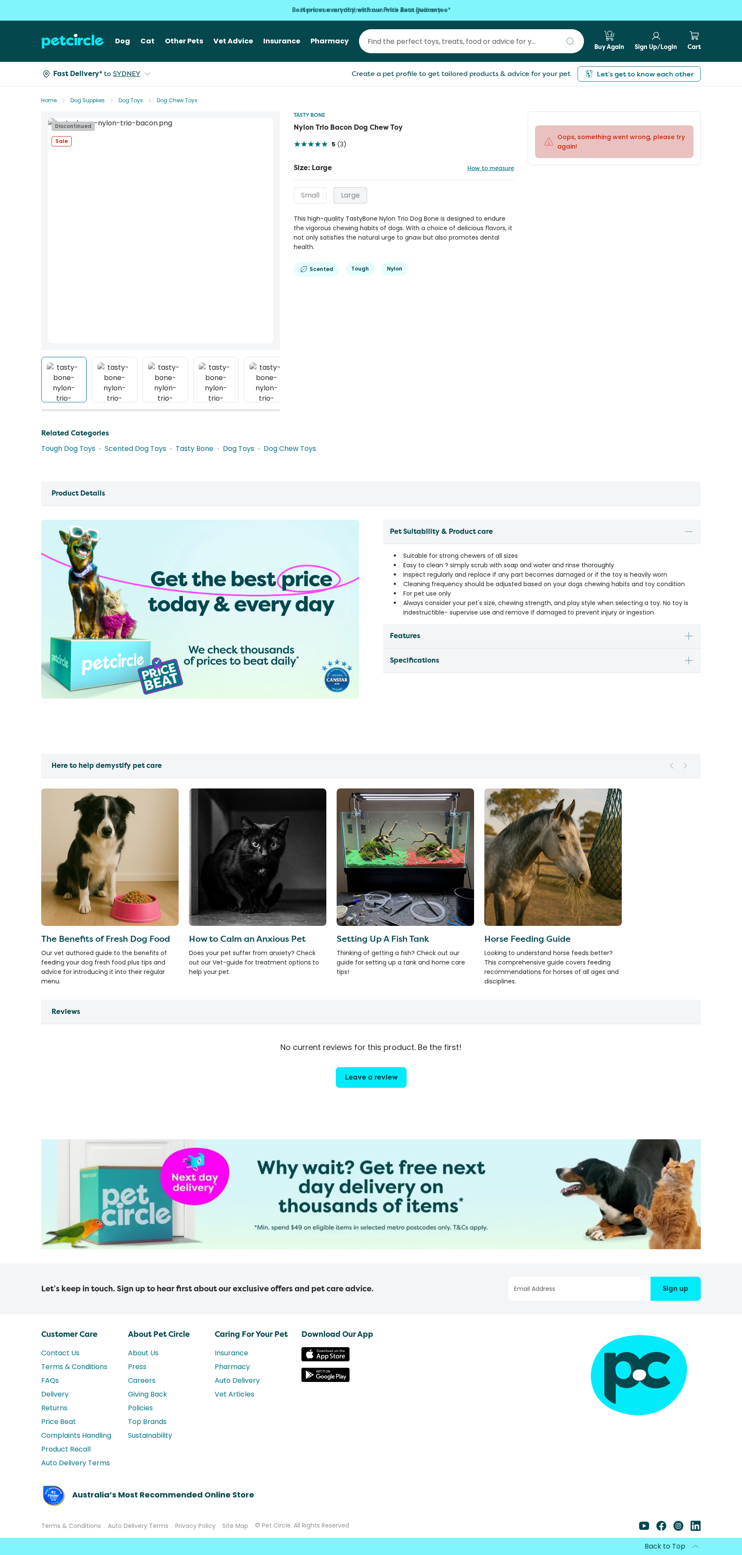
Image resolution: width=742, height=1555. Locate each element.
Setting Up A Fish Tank (383, 938)
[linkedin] (695, 1544)
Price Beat (58, 1437)
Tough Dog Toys (68, 448)
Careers (141, 1396)
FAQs (50, 1396)
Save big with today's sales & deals (371, 10)
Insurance (231, 1368)
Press (137, 1382)
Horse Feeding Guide (527, 938)
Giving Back (147, 1410)
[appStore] (325, 1374)
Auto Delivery (237, 1396)
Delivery (55, 1410)
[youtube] (644, 1544)
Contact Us (60, 1368)
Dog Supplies (87, 100)
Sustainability (150, 1451)
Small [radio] (310, 195)
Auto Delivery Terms (75, 1478)
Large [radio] (350, 195)
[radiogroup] (404, 195)
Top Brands (147, 1437)
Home (49, 100)
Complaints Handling (76, 1451)
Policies (140, 1423)
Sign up (675, 1304)
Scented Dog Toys (135, 448)
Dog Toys (131, 100)
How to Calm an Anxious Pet (247, 938)
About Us (143, 1368)
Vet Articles (234, 1410)
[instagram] (678, 1544)
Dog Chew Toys (177, 100)
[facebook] (661, 1544)
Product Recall (66, 1465)
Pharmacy (232, 1382)
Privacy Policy (195, 1541)
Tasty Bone (309, 115)
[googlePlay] (325, 1395)
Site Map (235, 1541)
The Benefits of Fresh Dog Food (105, 938)
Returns (54, 1423)
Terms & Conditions (74, 1382)
